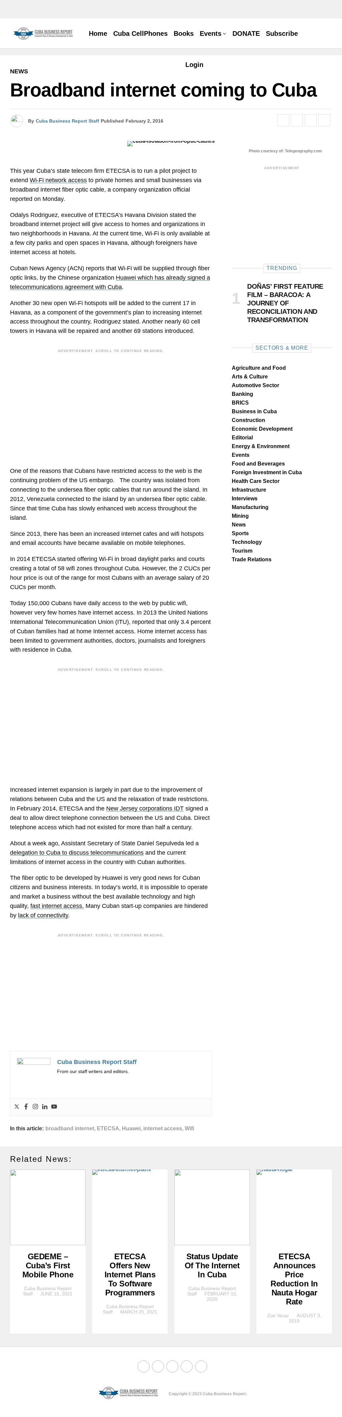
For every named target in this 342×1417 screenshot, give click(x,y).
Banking (242, 394)
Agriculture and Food (259, 368)
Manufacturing (250, 507)
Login (194, 64)
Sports (240, 533)
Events (210, 33)
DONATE (246, 33)
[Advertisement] (111, 403)
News (239, 524)
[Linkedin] (45, 1107)
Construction (248, 420)
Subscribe (282, 33)
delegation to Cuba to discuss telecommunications (77, 852)
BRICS (240, 403)
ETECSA (108, 1128)
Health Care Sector (256, 481)
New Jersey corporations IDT (145, 808)
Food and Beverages (258, 464)
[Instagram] (35, 1107)
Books (184, 33)
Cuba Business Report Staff (67, 121)
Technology (247, 542)
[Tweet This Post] (297, 120)
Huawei (131, 1128)
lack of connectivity (43, 915)
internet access (162, 1128)
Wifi (189, 1128)
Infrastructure (249, 490)
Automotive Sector (255, 385)
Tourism (242, 551)
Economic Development (262, 429)
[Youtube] (54, 1107)
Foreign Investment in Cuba (267, 472)
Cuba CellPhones (140, 33)
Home (98, 33)
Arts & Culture (250, 376)
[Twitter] (17, 1107)
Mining (240, 516)
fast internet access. (57, 906)
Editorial (242, 437)
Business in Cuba (254, 411)
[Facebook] (26, 1107)
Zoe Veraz (278, 1315)
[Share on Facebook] (283, 120)
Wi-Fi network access (58, 180)
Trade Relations (252, 559)
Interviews (245, 498)
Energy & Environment (261, 446)
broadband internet (69, 1128)
